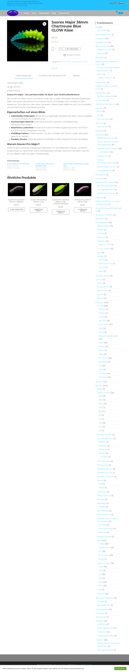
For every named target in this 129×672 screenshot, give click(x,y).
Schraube (103, 449)
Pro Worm (103, 358)
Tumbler (102, 373)
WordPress (61, 665)
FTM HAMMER (103, 461)
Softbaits (79, 62)
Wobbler (99, 621)
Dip (98, 115)
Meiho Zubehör (106, 78)
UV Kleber (100, 613)
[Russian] (121, 3)
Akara (99, 389)
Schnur (99, 280)
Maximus (101, 237)
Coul (101, 570)
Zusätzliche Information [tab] (52, 76)
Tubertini (101, 241)
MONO (100, 294)
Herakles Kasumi (104, 473)
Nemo (101, 350)
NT (100, 415)
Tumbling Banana (105, 636)
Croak (101, 317)
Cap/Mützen (101, 82)
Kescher (99, 123)
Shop (34, 13)
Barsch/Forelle (65, 62)
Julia (101, 582)
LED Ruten (102, 30)
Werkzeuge (101, 617)
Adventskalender (103, 35)
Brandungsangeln (105, 186)
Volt (100, 589)
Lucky (101, 332)
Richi (101, 586)
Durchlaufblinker (105, 438)
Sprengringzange (105, 650)
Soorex (84, 62)
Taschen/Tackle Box (105, 598)
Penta (101, 488)
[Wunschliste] (110, 13)
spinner (100, 53)
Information (44, 13)
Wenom (102, 532)
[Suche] (108, 13)
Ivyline (100, 480)
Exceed (102, 507)
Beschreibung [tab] (24, 76)
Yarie (99, 252)
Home (26, 13)
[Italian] (117, 3)
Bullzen (100, 230)
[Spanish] (123, 3)
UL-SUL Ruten (103, 249)
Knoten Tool (102, 156)
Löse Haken (104, 152)
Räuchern (100, 219)
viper (101, 271)
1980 (101, 400)
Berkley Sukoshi (104, 435)
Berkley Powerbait (105, 96)
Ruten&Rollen (102, 223)
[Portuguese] (119, 3)
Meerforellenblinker (106, 193)
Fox (100, 574)
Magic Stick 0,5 (104, 496)
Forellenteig (101, 93)
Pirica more (104, 555)
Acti (100, 484)
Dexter (102, 544)
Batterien (100, 57)
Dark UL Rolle (105, 244)
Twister (102, 453)
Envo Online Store (83, 665)
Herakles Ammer (104, 469)
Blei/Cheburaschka (105, 138)
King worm (104, 324)
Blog (54, 13)
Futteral (100, 601)
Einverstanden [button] (120, 668)
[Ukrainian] (126, 3)
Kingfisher (102, 624)
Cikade (102, 313)
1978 (101, 396)
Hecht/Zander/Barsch (105, 104)
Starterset (103, 362)
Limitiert (104, 457)
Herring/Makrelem (105, 190)
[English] (112, 3)
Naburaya (101, 503)
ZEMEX (100, 256)
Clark (101, 567)
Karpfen (99, 108)
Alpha (99, 283)
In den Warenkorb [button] (16, 209)
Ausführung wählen (38, 210)
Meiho (100, 74)
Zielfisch (101, 594)
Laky (101, 328)
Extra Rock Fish (105, 264)
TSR (100, 423)
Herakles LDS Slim (105, 477)
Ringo (101, 559)
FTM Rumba (102, 465)
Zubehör (99, 640)
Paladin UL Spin (104, 49)
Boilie (99, 111)
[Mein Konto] (113, 13)
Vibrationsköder (104, 537)
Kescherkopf (103, 127)
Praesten (103, 446)
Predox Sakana (104, 515)
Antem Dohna (103, 393)
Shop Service (64, 13)
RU (100, 419)
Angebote (100, 38)
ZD (100, 430)
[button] (44, 24)
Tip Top (102, 267)
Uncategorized (102, 609)
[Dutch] (110, 3)
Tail (100, 366)
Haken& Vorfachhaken (107, 148)
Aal (97, 27)
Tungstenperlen (104, 170)
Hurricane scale (106, 528)
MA (100, 411)
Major (73, 62)
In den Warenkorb (71, 49)
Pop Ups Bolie (103, 119)
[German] (116, 3)
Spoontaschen (103, 605)
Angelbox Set (102, 42)
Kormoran (101, 492)
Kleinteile (100, 135)
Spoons (99, 385)
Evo (100, 551)
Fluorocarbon (103, 287)
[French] (114, 3)
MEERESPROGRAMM (105, 182)
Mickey (102, 346)
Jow (100, 578)
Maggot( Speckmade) (108, 336)
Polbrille (99, 197)
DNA (101, 407)
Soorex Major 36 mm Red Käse (18, 164)
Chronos (102, 525)
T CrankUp (102, 632)
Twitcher (103, 377)
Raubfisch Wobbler (104, 215)
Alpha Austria (103, 226)
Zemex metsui (103, 563)
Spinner (99, 382)
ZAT (100, 427)
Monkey (100, 499)
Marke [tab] (76, 76)
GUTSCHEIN (101, 100)
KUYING (100, 233)
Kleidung (100, 131)
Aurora (102, 260)
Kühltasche (101, 175)
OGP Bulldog (103, 511)
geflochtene (102, 291)
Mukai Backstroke (105, 628)
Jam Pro (102, 321)
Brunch (102, 309)
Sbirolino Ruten (103, 276)
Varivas (100, 298)
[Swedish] (125, 3)
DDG (101, 404)
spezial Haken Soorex (106, 167)
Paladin (102, 442)
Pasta (101, 354)
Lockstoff (100, 178)
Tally (101, 369)
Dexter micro (104, 547)
